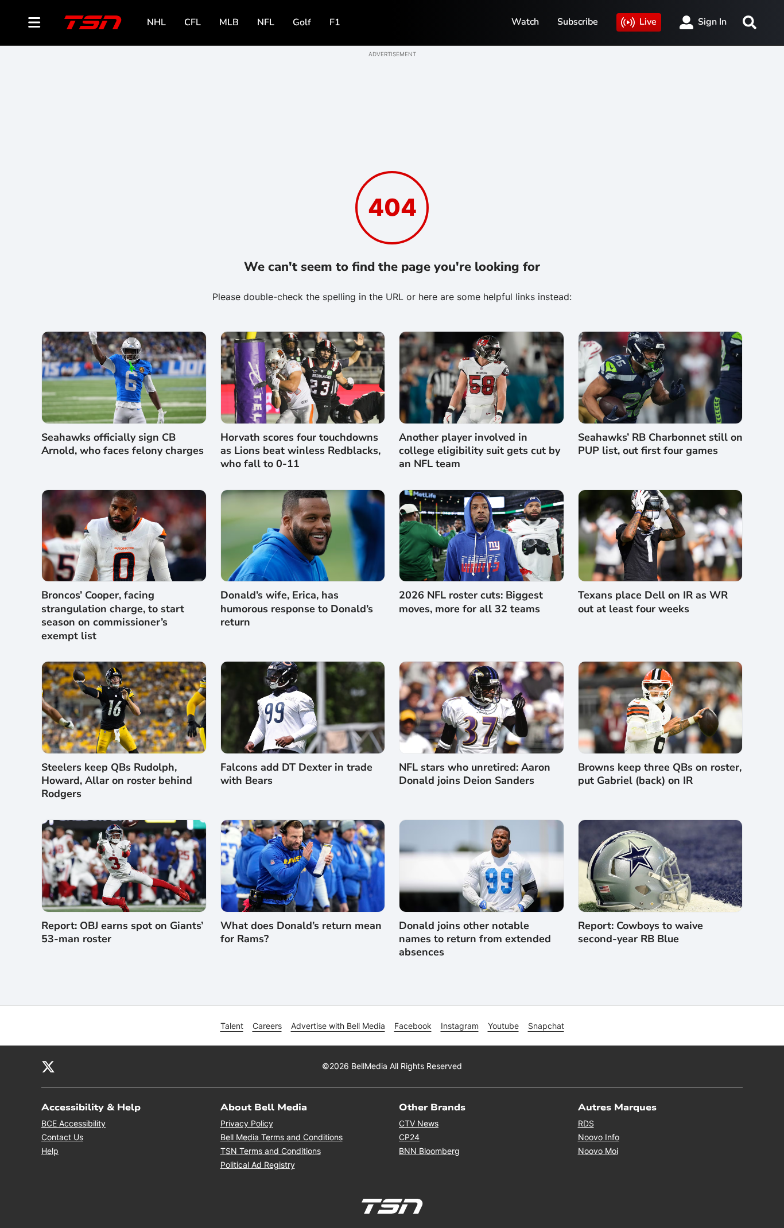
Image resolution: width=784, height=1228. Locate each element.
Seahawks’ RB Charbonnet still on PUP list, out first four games (660, 444)
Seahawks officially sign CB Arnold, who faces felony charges (122, 444)
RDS (586, 1123)
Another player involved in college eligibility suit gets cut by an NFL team (479, 451)
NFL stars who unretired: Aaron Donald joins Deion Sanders (474, 774)
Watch (525, 21)
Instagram (460, 1026)
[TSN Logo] (93, 22)
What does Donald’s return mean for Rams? (301, 932)
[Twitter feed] (48, 1066)
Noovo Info (598, 1137)
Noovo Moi (598, 1151)
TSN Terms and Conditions (270, 1151)
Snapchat (546, 1026)
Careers (267, 1026)
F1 (334, 22)
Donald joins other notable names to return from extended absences (475, 939)
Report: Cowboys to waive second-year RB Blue (640, 932)
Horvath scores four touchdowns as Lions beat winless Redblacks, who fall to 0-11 (300, 451)
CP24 (409, 1137)
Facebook (413, 1026)
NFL (265, 22)
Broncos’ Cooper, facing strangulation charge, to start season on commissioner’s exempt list (112, 615)
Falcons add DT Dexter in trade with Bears (296, 774)
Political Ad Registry (257, 1164)
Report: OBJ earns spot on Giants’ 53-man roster (122, 932)
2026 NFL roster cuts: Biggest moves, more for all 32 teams (471, 602)
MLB (229, 22)
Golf (302, 22)
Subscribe (577, 21)
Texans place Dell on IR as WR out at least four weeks (653, 602)
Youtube (503, 1026)
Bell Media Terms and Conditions (281, 1137)
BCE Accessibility (73, 1123)
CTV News (418, 1123)
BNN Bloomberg (429, 1151)
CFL (192, 22)
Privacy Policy (246, 1123)
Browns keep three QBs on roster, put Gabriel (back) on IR (660, 774)
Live (648, 21)
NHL (156, 22)
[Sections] (34, 22)
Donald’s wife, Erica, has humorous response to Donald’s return (296, 609)
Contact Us (62, 1137)
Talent (231, 1026)
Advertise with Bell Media (338, 1026)
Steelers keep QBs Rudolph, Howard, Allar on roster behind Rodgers (116, 781)
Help (50, 1151)
